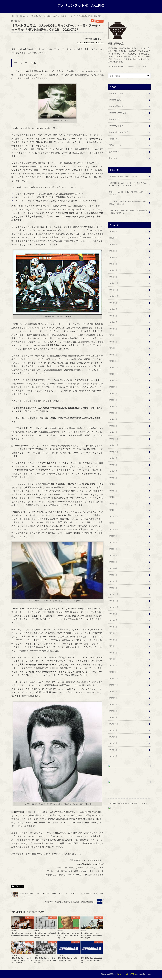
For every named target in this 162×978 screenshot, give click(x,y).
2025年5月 (113, 329)
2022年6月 (113, 555)
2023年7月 (113, 471)
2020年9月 (113, 691)
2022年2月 (113, 581)
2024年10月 (113, 374)
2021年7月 (113, 627)
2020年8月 (113, 698)
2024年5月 (113, 406)
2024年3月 (113, 419)
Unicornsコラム (115, 119)
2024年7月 (113, 393)
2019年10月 (113, 724)
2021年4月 (113, 646)
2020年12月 (113, 672)
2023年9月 (113, 458)
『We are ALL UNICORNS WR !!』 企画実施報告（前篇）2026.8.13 (128, 211)
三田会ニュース (115, 145)
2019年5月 (113, 756)
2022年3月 (113, 575)
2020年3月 (113, 717)
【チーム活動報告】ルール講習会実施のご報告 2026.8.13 (127, 202)
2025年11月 (113, 290)
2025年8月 (113, 309)
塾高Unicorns (114, 152)
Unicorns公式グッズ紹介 (118, 132)
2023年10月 (113, 452)
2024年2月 (113, 426)
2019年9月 (113, 730)
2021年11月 (113, 601)
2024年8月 (113, 387)
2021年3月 (113, 652)
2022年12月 (113, 516)
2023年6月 (113, 478)
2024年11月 (113, 367)
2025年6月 (113, 322)
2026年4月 (113, 257)
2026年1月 (113, 277)
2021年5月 (113, 640)
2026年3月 (113, 264)
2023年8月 (113, 465)
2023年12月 (113, 439)
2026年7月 (113, 238)
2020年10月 (113, 685)
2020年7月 (113, 704)
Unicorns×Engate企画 (117, 113)
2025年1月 (113, 354)
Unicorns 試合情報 (116, 106)
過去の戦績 (113, 158)
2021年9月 (113, 614)
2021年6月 (113, 633)
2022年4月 (113, 568)
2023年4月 (113, 491)
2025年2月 (113, 348)
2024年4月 (113, 413)
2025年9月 (113, 303)
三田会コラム (18, 886)
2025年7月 (113, 316)
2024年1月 (113, 432)
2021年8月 (113, 620)
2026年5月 (113, 251)
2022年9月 (113, 536)
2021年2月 (113, 659)
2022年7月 (113, 549)
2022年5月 (113, 562)
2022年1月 (113, 588)
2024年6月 (113, 400)
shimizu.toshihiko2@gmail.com (90, 42)
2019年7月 (113, 743)
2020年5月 (113, 711)
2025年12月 (113, 283)
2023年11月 (113, 445)
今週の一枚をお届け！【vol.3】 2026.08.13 (126, 193)
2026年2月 (113, 270)
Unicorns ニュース (116, 93)
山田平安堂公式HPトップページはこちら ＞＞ (127, 66)
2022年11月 (113, 523)
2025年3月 (113, 341)
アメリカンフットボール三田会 (81, 5)
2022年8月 (113, 542)
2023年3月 (113, 497)
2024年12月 (113, 361)
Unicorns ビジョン (116, 100)
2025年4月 (113, 335)
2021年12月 (113, 594)
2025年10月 (113, 296)
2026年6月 (113, 244)
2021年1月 (113, 665)
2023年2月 (113, 503)
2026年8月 (113, 231)
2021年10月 (113, 607)
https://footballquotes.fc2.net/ (90, 864)
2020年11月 (113, 678)
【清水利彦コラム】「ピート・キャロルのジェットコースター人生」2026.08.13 (128, 184)
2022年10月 (113, 529)
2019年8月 (113, 737)
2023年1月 (113, 510)
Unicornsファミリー (117, 126)
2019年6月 (113, 750)
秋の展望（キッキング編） (123, 176)
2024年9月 (113, 380)
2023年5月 (113, 484)
